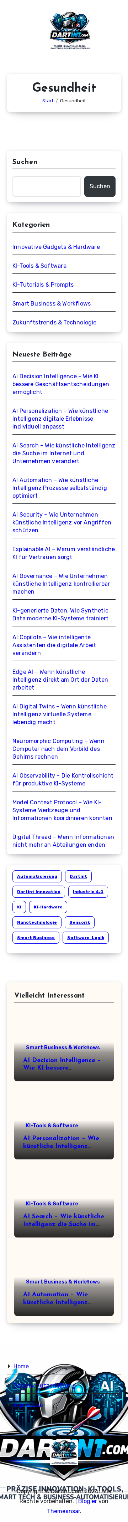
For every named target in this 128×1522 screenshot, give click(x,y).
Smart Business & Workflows (51, 303)
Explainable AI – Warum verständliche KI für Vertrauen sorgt (63, 553)
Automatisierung (37, 876)
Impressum (28, 1404)
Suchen (25, 162)
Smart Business (36, 937)
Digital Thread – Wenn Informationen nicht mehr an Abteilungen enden (63, 841)
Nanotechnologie (37, 922)
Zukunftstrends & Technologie (54, 322)
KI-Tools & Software (39, 265)
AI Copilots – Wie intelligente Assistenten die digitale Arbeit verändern (54, 645)
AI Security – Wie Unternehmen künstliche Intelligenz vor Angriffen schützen (61, 522)
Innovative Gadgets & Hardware (56, 247)
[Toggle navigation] (12, 33)
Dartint (78, 876)
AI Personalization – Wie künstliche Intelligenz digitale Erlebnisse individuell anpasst (60, 419)
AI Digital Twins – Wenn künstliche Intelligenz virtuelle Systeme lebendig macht (59, 714)
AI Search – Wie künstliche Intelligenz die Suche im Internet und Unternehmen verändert (64, 453)
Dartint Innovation (38, 891)
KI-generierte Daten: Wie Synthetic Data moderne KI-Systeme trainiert (60, 614)
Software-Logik (85, 937)
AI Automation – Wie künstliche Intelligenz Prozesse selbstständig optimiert (59, 488)
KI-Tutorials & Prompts (43, 284)
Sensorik (79, 922)
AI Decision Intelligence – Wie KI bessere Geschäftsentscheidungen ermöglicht (60, 384)
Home (21, 1366)
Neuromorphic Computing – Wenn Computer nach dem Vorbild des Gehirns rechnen (58, 749)
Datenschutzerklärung (45, 1385)
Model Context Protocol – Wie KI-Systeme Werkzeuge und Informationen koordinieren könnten (62, 810)
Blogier (87, 1501)
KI (19, 907)
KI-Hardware (48, 907)
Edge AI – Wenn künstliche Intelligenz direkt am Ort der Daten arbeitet (60, 679)
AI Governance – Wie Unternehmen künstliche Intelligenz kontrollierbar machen (61, 584)
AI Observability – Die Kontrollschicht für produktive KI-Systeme (63, 779)
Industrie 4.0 (88, 891)
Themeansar (63, 1511)
